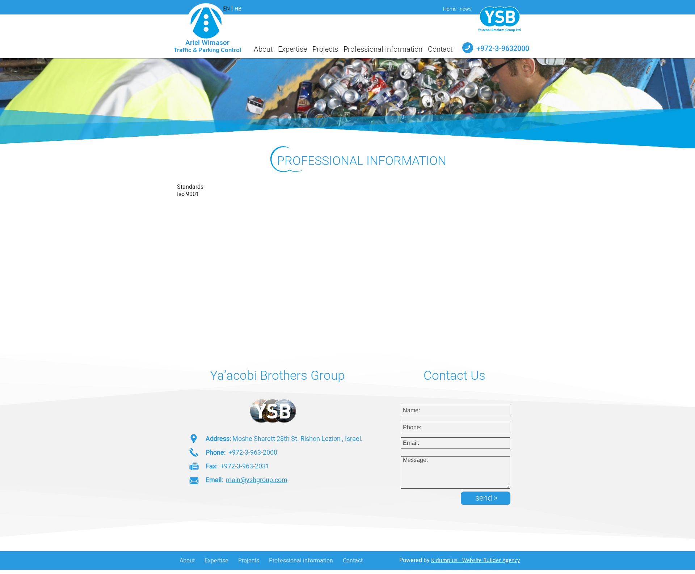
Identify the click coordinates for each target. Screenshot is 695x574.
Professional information (301, 560)
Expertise (216, 560)
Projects (248, 560)
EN (226, 8)
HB (238, 8)
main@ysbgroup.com (256, 480)
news (466, 9)
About (187, 560)
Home (449, 9)
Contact (353, 560)
